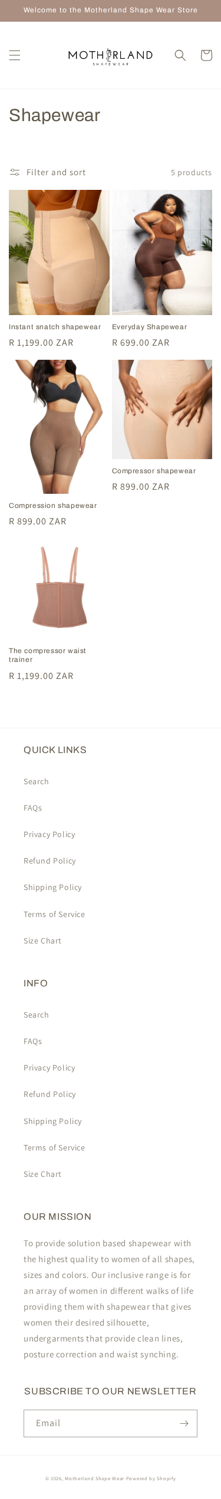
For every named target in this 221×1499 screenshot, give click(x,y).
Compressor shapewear (154, 471)
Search (37, 781)
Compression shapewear (53, 505)
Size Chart (43, 940)
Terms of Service (54, 914)
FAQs (33, 807)
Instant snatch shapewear (55, 327)
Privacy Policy (49, 834)
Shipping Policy (53, 887)
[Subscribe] (184, 1423)
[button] (15, 55)
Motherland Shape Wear (94, 1478)
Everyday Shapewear (149, 327)
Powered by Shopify (151, 1478)
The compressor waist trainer (48, 655)
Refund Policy (50, 860)
